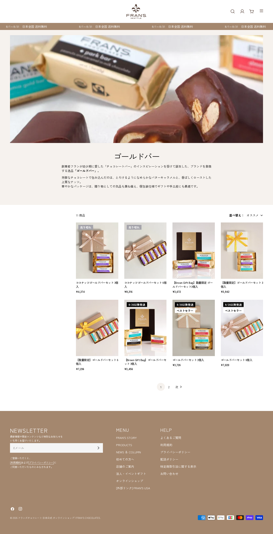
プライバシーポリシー (175, 452)
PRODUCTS (124, 445)
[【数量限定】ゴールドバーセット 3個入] (242, 250)
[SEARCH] (233, 11)
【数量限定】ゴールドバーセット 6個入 (97, 362)
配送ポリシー (169, 459)
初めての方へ (125, 459)
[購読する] (98, 448)
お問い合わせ (169, 473)
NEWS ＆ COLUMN (128, 452)
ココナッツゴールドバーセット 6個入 (145, 285)
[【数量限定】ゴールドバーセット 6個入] (97, 328)
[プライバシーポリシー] (41, 462)
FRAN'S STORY (126, 438)
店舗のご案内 (125, 466)
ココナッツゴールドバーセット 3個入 (97, 285)
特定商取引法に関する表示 (178, 466)
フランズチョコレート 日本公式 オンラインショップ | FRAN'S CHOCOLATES (59, 517)
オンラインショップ (129, 481)
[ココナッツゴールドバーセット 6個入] (145, 250)
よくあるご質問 (170, 438)
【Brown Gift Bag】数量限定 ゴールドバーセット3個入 (192, 285)
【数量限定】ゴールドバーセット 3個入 (242, 285)
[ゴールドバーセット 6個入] (242, 328)
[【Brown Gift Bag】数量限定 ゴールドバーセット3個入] (193, 250)
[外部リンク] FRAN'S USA (133, 488)
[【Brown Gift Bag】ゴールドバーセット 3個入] (145, 328)
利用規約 (166, 445)
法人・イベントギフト (131, 473)
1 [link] (160, 387)
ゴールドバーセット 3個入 (188, 360)
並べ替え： (236, 215)
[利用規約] (15, 462)
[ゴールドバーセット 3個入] (193, 328)
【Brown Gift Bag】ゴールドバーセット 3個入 (145, 362)
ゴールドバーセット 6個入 (236, 360)
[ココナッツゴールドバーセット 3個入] (97, 250)
